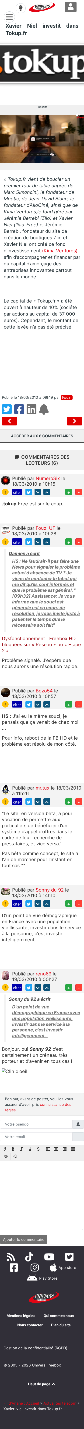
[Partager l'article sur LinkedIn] (33, 412)
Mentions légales (21, 1316)
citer (17, 492)
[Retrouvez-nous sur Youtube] (50, 1256)
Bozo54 (45, 691)
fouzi (66, 397)
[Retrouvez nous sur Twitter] (70, 1256)
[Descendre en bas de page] (38, 492)
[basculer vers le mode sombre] (20, 8)
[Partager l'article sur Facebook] (20, 412)
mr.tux (43, 788)
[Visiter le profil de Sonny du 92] (5, 891)
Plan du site (61, 1325)
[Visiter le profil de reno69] (5, 975)
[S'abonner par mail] (44, 412)
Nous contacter (30, 1325)
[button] (5, 1149)
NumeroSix (48, 478)
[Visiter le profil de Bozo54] (5, 692)
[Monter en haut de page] (46, 492)
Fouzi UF (46, 528)
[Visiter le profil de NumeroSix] (5, 480)
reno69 (44, 974)
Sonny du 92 (50, 890)
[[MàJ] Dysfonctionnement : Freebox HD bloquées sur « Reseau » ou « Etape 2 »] (74, 421)
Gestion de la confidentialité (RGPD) (35, 1348)
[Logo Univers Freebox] (42, 7)
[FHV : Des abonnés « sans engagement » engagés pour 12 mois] (10, 421)
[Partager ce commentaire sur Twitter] (28, 492)
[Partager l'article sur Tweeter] (8, 412)
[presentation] (4, 1149)
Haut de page (39, 1384)
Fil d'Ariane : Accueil (21, 1403)
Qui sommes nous (59, 1316)
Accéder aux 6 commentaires (42, 436)
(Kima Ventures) (59, 251)
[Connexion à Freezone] (71, 7)
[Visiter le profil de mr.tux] (5, 789)
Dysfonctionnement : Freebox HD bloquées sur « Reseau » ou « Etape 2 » (41, 644)
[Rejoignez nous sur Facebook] (15, 1267)
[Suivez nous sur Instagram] (35, 1267)
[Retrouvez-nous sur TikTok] (30, 1256)
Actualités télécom (59, 1403)
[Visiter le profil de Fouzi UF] (5, 530)
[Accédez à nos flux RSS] (11, 1256)
